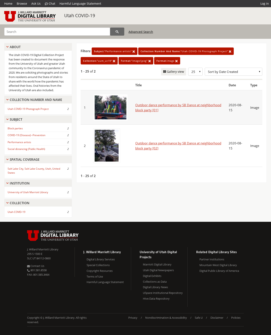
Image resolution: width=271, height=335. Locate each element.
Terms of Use (95, 276)
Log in (264, 3)
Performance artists (19, 142)
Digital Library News (155, 287)
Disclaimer (216, 318)
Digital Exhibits (152, 276)
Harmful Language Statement (80, 3)
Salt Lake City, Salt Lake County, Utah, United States (34, 170)
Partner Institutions (211, 259)
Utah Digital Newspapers (158, 270)
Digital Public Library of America (219, 271)
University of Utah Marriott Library (28, 192)
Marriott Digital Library (157, 264)
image (165, 60)
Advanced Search (141, 32)
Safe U (199, 318)
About (15, 47)
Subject (16, 119)
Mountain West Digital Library (218, 265)
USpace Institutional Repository (163, 293)
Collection (19, 203)
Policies (236, 318)
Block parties (15, 128)
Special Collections (98, 265)
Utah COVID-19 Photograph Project (28, 109)
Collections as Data (155, 281)
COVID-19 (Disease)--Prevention (26, 135)
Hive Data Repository (156, 298)
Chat (51, 3)
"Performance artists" (113, 51)
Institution (20, 183)
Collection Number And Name (36, 100)
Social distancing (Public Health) (26, 149)
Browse (22, 3)
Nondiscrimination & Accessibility (166, 318)
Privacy (132, 318)
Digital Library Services (101, 259)
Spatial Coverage (24, 159)
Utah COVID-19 (79, 15)
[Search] (117, 32)
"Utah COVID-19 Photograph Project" (185, 51)
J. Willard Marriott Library (42, 249)
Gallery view (175, 72)
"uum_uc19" (98, 60)
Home (8, 3)
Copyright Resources (100, 271)
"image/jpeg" (134, 60)
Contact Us (37, 266)
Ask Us (36, 3)
